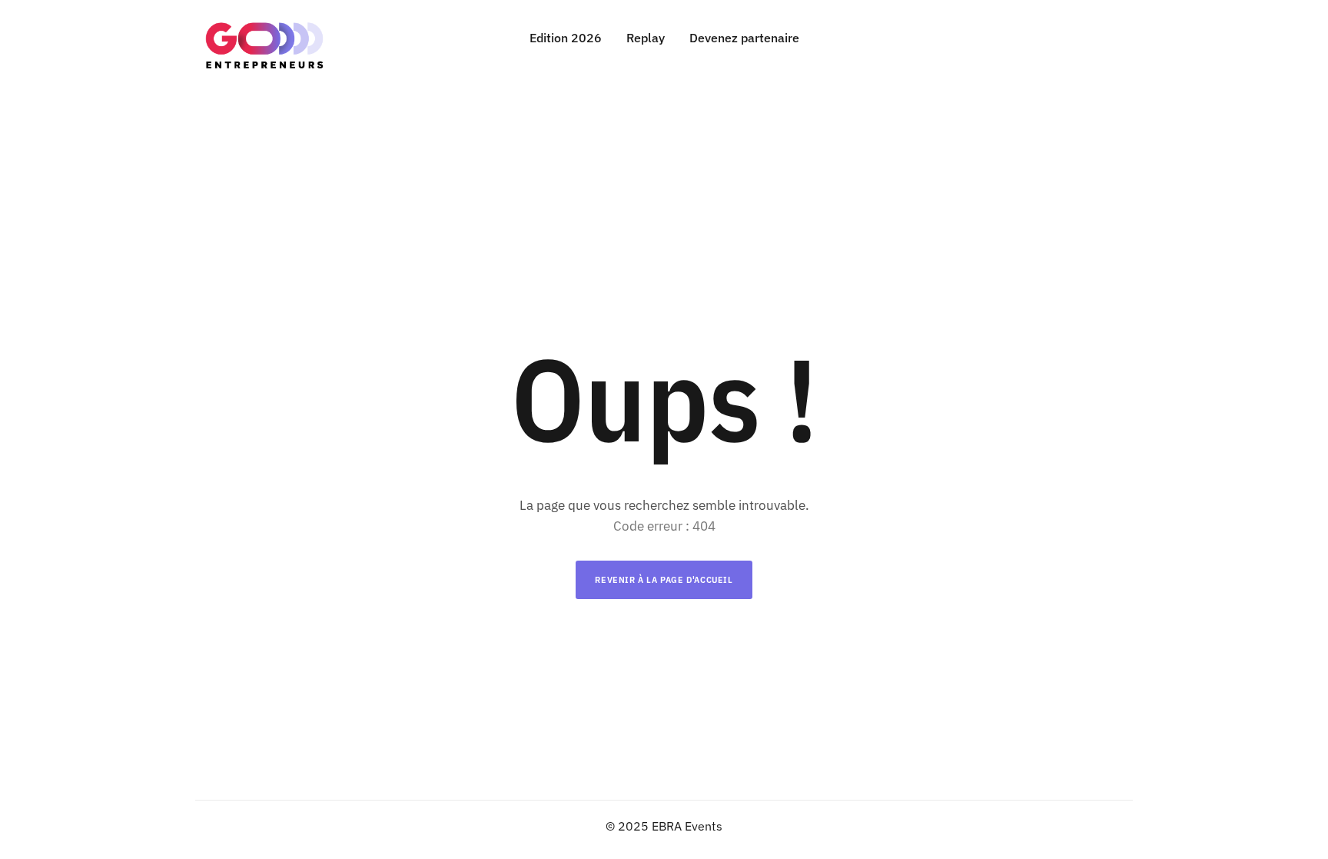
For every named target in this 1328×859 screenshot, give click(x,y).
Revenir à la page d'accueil (663, 579)
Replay (645, 37)
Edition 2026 (566, 37)
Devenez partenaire (744, 37)
